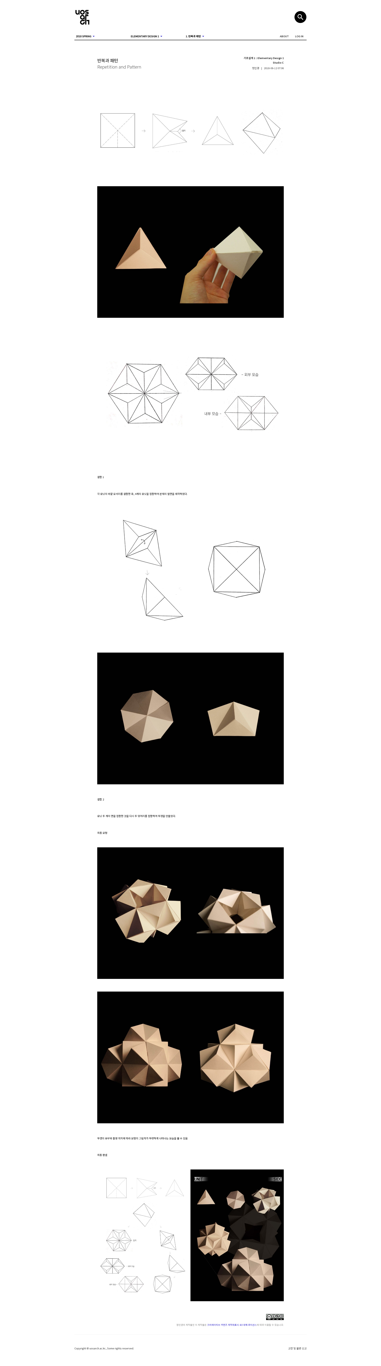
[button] (284, 36)
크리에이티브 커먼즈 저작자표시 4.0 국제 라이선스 (232, 1324)
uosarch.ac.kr (97, 1348)
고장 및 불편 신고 (297, 1348)
